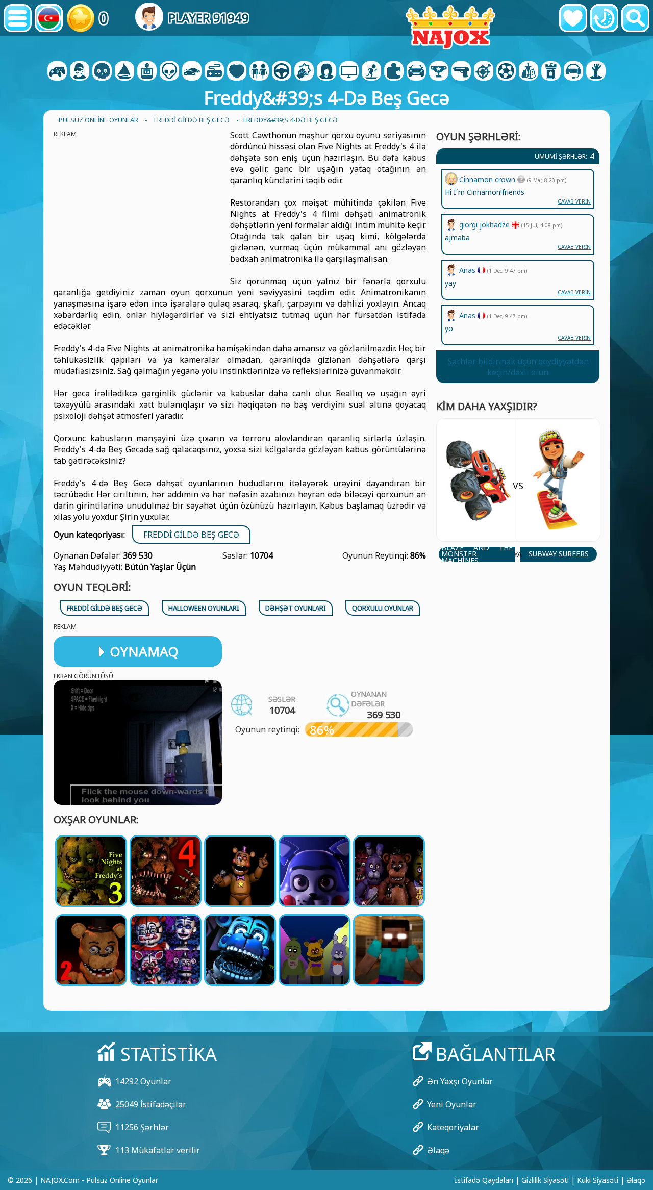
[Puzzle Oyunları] (394, 72)
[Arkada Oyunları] (147, 72)
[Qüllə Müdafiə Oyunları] (551, 72)
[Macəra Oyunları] (124, 72)
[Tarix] (604, 18)
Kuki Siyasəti (597, 1180)
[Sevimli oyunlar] (573, 18)
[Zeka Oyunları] (169, 72)
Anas (468, 315)
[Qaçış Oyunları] (439, 72)
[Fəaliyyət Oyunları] (102, 72)
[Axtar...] (635, 18)
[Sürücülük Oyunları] (281, 72)
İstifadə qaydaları (484, 1180)
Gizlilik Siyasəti (545, 1180)
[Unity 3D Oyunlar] (573, 72)
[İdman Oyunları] (506, 72)
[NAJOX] (450, 27)
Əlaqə (438, 1150)
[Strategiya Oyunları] (528, 72)
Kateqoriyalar (453, 1127)
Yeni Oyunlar (451, 1104)
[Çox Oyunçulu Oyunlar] (349, 72)
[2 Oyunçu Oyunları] (57, 72)
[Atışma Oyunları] (461, 72)
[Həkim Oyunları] (236, 72)
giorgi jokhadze (485, 225)
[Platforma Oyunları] (371, 72)
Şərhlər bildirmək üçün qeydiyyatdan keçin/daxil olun (518, 367)
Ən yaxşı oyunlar (460, 1081)
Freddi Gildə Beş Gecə (191, 534)
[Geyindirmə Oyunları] (259, 72)
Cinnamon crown (488, 179)
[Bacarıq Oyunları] (483, 72)
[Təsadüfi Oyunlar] (214, 72)
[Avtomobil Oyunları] (192, 72)
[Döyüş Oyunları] (304, 72)
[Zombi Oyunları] (596, 72)
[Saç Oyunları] (326, 72)
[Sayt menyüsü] (18, 18)
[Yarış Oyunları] (416, 72)
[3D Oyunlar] (79, 72)
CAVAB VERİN (574, 337)
